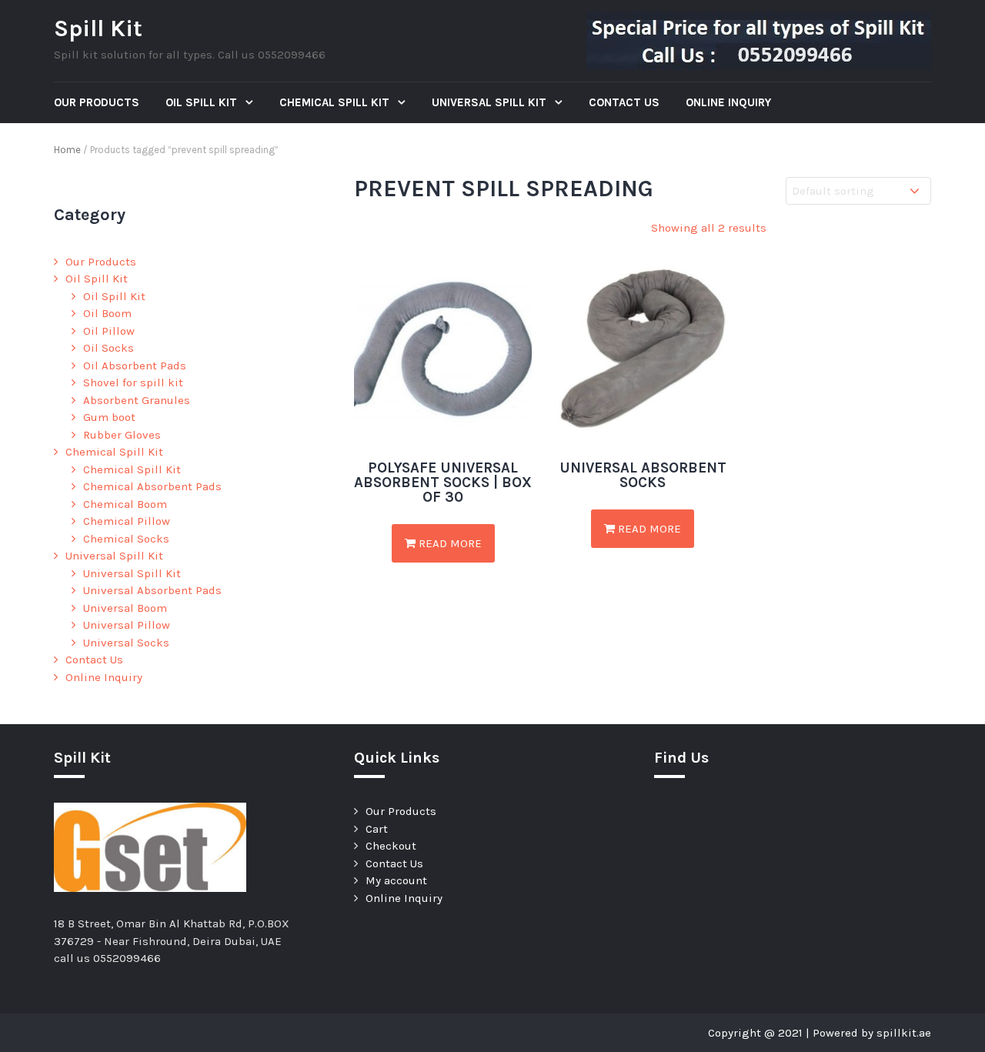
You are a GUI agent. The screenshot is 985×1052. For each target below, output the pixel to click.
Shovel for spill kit (133, 382)
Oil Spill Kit (202, 102)
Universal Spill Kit (490, 102)
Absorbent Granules (136, 400)
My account (396, 880)
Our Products (96, 102)
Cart (377, 829)
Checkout (391, 846)
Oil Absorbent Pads (134, 365)
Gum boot (109, 417)
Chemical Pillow (126, 521)
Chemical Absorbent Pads (152, 486)
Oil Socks (108, 348)
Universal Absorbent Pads (152, 590)
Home (67, 149)
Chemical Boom (125, 504)
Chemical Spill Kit (335, 102)
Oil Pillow (109, 331)
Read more (449, 543)
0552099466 (127, 958)
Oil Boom (107, 313)
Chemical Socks (126, 539)
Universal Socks (126, 643)
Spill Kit (98, 28)
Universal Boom (125, 608)
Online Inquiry (728, 102)
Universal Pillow (126, 625)
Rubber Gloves (122, 435)
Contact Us (624, 102)
